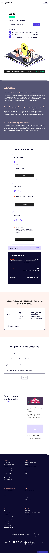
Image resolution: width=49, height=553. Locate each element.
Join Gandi (27, 519)
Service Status (7, 492)
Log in (45, 2)
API (25, 471)
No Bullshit (27, 516)
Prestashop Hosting (8, 471)
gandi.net (6, 5)
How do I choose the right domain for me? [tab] (19, 359)
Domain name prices (21, 5)
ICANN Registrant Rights (9, 516)
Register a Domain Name (30, 490)
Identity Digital (34, 313)
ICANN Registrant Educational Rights (11, 517)
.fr (26, 71)
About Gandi (27, 510)
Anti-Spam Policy (7, 521)
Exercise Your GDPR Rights (9, 525)
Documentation (7, 494)
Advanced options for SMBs (31, 468)
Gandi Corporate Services (30, 462)
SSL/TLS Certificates (29, 499)
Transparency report (8, 527)
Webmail (26, 470)
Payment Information (8, 519)
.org (23, 71)
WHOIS (26, 473)
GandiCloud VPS (7, 473)
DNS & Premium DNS (8, 479)
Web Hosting (6, 466)
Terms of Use (7, 512)
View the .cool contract (36, 318)
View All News (7, 401)
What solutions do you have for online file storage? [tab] (21, 370)
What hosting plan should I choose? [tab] (17, 353)
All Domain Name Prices (9, 464)
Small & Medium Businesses (30, 466)
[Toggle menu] (2, 2)
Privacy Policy (7, 523)
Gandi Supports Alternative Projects (32, 512)
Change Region (40, 542)
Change (37, 247)
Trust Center (27, 514)
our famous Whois (25, 534)
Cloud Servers (28, 497)
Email (5, 475)
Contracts (6, 514)
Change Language (41, 543)
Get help (25, 377)
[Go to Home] (8, 2)
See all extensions (40, 71)
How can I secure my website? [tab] (16, 364)
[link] (9, 542)
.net (30, 71)
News (26, 517)
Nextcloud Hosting (8, 470)
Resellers (27, 464)
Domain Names (13, 5)
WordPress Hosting (8, 468)
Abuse (5, 510)
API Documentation (8, 495)
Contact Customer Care (9, 490)
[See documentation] (14, 259)
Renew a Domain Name (29, 494)
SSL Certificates (7, 477)
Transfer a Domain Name (30, 492)
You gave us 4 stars (13, 543)
